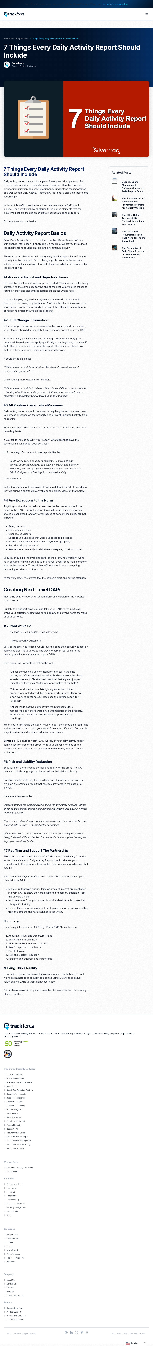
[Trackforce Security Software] (19, 1026)
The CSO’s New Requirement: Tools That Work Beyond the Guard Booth (133, 236)
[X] (76, 1332)
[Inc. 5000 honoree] (17, 1043)
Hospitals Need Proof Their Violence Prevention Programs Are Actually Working (133, 203)
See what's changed (115, 4)
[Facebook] (81, 1332)
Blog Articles (22, 38)
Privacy (124, 1334)
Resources (9, 38)
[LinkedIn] (71, 1332)
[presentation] (114, 181)
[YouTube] (66, 1332)
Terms (118, 1334)
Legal (113, 1334)
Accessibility (133, 1334)
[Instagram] (87, 1332)
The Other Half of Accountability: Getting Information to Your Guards (133, 220)
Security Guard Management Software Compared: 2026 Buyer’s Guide (133, 187)
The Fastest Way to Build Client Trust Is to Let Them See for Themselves (133, 253)
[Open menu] (146, 14)
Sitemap (142, 1334)
